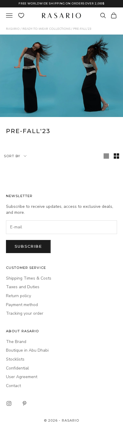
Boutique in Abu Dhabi (27, 350)
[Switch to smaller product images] (116, 156)
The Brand (16, 341)
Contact (13, 386)
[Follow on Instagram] (9, 403)
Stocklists (15, 359)
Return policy (18, 296)
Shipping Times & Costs (28, 278)
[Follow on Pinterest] (24, 403)
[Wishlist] (21, 15)
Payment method (22, 305)
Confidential (17, 368)
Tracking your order (24, 313)
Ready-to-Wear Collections (46, 29)
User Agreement (21, 377)
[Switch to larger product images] (106, 156)
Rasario (13, 29)
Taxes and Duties (22, 287)
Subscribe (28, 246)
